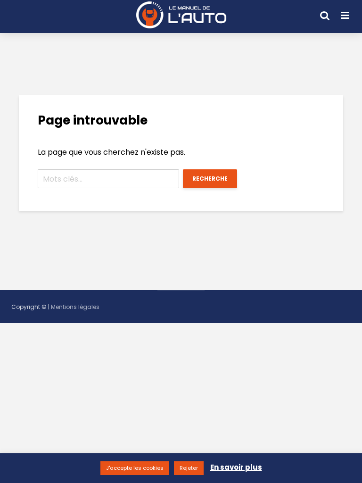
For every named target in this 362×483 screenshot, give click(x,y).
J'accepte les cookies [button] (135, 468)
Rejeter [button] (189, 468)
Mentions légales (75, 307)
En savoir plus (236, 467)
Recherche (210, 179)
